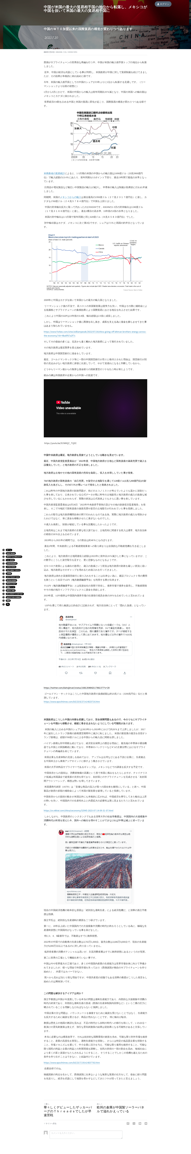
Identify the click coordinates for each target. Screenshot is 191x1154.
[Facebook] (128, 1123)
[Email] (146, 1123)
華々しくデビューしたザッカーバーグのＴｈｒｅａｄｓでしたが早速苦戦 (68, 1111)
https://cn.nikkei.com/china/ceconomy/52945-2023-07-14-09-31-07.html (78, 810)
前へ (47, 1104)
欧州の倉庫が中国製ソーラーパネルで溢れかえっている (120, 1109)
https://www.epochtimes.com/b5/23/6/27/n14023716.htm (72, 701)
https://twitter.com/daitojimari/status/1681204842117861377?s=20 (77, 687)
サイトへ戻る (51, 1123)
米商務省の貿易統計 (54, 173)
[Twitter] (134, 1123)
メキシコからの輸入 (70, 197)
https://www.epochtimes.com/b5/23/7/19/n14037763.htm (72, 1062)
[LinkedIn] (140, 1123)
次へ (98, 1104)
